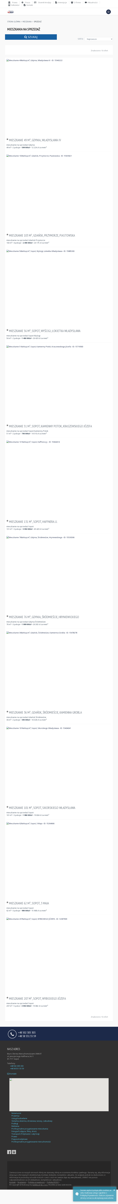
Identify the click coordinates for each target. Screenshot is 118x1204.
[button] (108, 12)
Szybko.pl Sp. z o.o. (40, 1185)
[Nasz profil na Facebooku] (9, 1152)
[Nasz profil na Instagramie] (14, 1152)
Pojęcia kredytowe (19, 1139)
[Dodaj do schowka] (7, 139)
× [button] (114, 1190)
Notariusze (16, 1113)
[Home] (10, 11)
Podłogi (15, 1123)
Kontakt (12, 1073)
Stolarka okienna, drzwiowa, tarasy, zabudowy (32, 1121)
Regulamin (22, 1182)
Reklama (15, 1126)
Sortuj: (80, 39)
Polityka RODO (53, 1182)
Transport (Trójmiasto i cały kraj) (25, 1134)
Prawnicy (15, 1115)
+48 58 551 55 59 (27, 1036)
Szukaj (32, 37)
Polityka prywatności (36, 1182)
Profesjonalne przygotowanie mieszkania (30, 1128)
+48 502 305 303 (16, 1066)
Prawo (14, 1136)
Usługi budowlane (19, 1118)
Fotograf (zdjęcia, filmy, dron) (24, 1131)
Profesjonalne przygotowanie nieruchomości (31, 1141)
